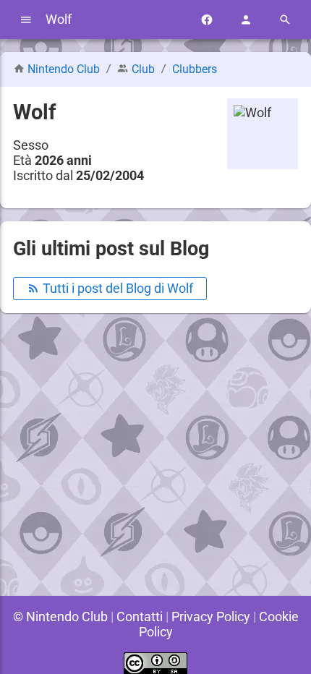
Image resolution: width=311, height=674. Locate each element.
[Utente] (245, 20)
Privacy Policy (210, 616)
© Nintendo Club (60, 616)
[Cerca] (284, 20)
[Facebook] (206, 20)
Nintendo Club (63, 69)
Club (143, 69)
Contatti (139, 616)
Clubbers (194, 69)
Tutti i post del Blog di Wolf (116, 288)
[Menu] (26, 20)
